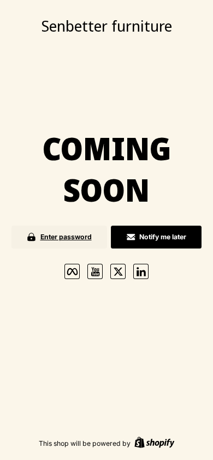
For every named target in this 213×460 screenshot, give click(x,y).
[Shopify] (154, 443)
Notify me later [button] (162, 237)
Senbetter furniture (107, 25)
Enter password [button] (66, 237)
